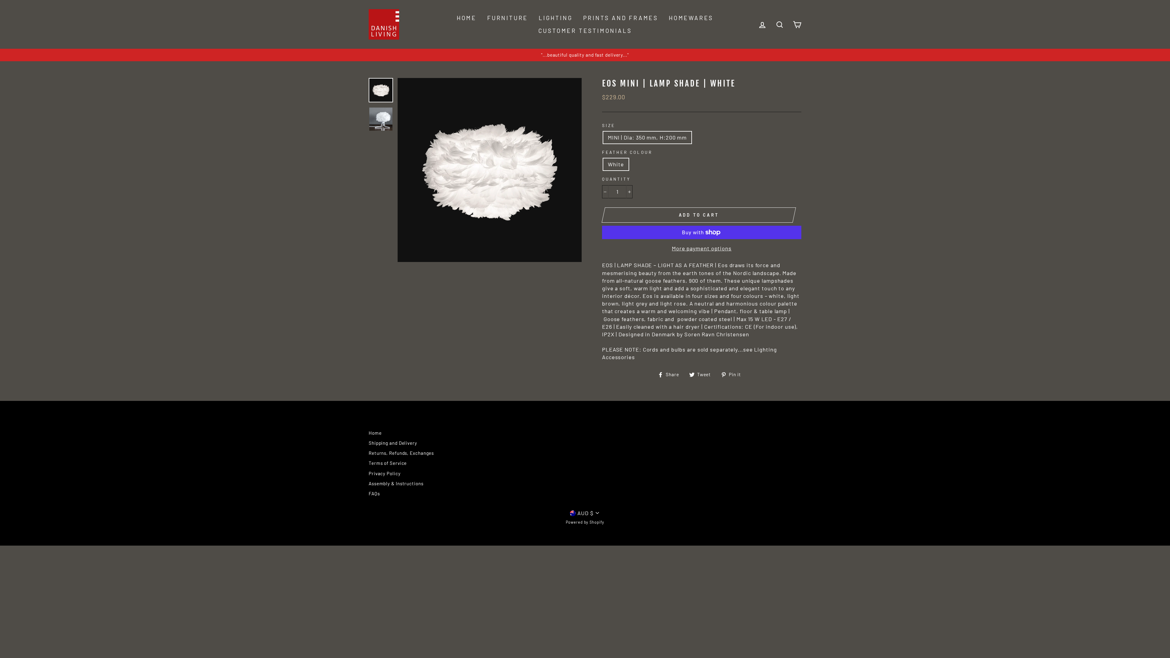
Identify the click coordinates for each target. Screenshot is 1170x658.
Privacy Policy (385, 473)
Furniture (507, 17)
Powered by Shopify (585, 522)
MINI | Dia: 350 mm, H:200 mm (647, 137)
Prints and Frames (620, 17)
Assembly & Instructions (396, 483)
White (616, 164)
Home (467, 17)
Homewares (691, 17)
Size (608, 125)
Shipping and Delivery (393, 443)
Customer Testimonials (585, 30)
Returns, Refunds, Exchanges (401, 453)
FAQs (374, 493)
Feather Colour (627, 152)
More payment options (702, 248)
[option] (585, 55)
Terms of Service (388, 463)
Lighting (556, 17)
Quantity (616, 179)
